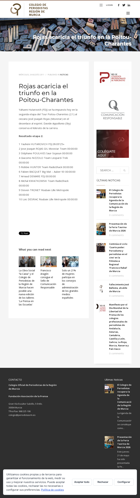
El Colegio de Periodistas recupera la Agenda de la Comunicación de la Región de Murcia (118, 200)
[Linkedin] (128, 5)
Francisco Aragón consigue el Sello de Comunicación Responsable (48, 279)
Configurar (123, 481)
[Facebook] (118, 5)
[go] (124, 170)
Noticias (64, 74)
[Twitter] (123, 5)
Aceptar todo (81, 481)
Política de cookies (52, 489)
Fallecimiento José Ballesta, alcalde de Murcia (119, 288)
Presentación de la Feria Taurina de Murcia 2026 (118, 227)
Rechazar (102, 481)
